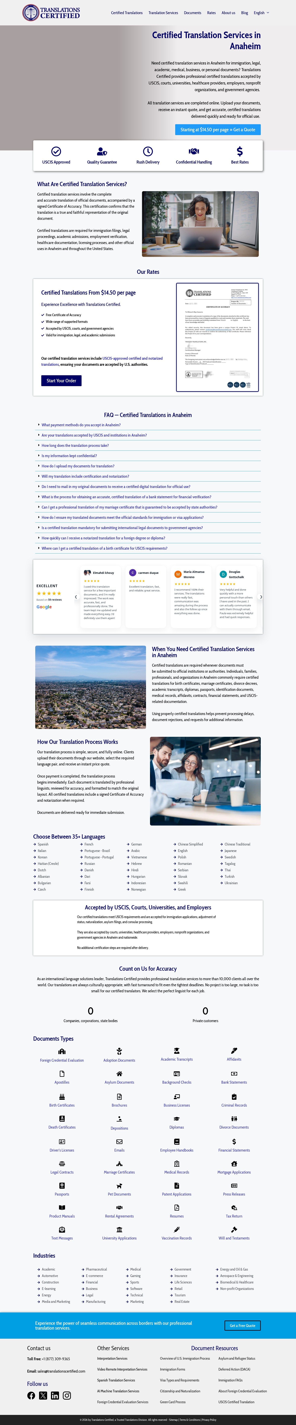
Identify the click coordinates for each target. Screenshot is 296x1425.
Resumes (177, 1216)
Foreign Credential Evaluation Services (122, 1402)
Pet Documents (119, 1194)
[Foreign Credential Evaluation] (61, 1051)
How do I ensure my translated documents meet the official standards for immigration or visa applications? (123, 517)
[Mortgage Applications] (234, 1164)
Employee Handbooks (176, 1150)
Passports (62, 1194)
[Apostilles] (62, 1074)
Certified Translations (127, 12)
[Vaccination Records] (177, 1230)
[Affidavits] (234, 1051)
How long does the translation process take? (75, 445)
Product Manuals (62, 1216)
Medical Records (176, 1172)
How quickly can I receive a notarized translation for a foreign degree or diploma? (103, 538)
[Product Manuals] (62, 1208)
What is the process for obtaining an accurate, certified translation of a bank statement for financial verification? (126, 496)
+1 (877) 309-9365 (56, 1358)
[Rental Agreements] (119, 1208)
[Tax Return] (234, 1208)
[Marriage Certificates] (119, 1164)
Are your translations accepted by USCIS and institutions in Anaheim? (94, 435)
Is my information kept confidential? (69, 455)
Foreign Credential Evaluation (62, 1060)
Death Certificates (62, 1127)
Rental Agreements (119, 1216)
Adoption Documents (119, 1060)
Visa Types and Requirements (179, 1380)
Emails (119, 1150)
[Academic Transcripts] (177, 1051)
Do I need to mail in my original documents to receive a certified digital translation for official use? (116, 486)
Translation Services (163, 12)
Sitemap (173, 1420)
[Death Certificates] (62, 1119)
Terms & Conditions (190, 1420)
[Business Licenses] (177, 1097)
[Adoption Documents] (119, 1051)
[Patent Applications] (177, 1186)
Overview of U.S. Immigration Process (185, 1358)
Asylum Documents (119, 1082)
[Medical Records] (177, 1164)
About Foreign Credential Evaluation (242, 1391)
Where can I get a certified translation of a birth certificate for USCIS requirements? (105, 548)
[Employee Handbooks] (177, 1142)
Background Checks (176, 1082)
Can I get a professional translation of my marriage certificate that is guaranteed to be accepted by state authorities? (129, 507)
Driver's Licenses (62, 1150)
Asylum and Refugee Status (236, 1358)
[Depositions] (119, 1119)
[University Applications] (119, 1230)
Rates (211, 12)
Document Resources (214, 1348)
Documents (192, 12)
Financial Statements (234, 1150)
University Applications (119, 1238)
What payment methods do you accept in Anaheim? (81, 424)
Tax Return (234, 1216)
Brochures (119, 1105)
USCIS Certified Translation (236, 1402)
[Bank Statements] (234, 1074)
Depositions (119, 1128)
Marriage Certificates (119, 1172)
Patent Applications (176, 1194)
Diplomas (177, 1127)
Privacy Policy (209, 1420)
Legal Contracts (62, 1172)
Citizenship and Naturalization (180, 1391)
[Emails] (119, 1142)
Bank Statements (234, 1082)
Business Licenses (177, 1105)
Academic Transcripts (177, 1059)
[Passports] (62, 1186)
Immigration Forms (172, 1369)
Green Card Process (172, 1402)
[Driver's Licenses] (62, 1142)
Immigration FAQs (230, 1380)
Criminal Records (234, 1105)
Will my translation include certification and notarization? (85, 476)
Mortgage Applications (234, 1172)
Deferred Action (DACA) (234, 1369)
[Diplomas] (177, 1119)
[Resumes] (177, 1208)
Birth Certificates (62, 1105)
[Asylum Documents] (119, 1074)
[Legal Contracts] (62, 1164)
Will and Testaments (234, 1238)
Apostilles (62, 1082)
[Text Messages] (62, 1230)
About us (228, 12)
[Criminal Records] (234, 1097)
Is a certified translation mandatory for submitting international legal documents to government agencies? (122, 527)
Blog (244, 12)
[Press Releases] (234, 1186)
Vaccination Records (177, 1238)
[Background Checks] (177, 1074)
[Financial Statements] (234, 1142)
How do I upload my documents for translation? (78, 466)
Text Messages (62, 1238)
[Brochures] (119, 1097)
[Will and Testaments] (234, 1230)
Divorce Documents (234, 1127)
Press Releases (234, 1194)
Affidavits (234, 1059)
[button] (148, 425)
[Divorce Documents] (234, 1119)
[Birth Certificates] (62, 1097)
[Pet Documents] (119, 1186)
